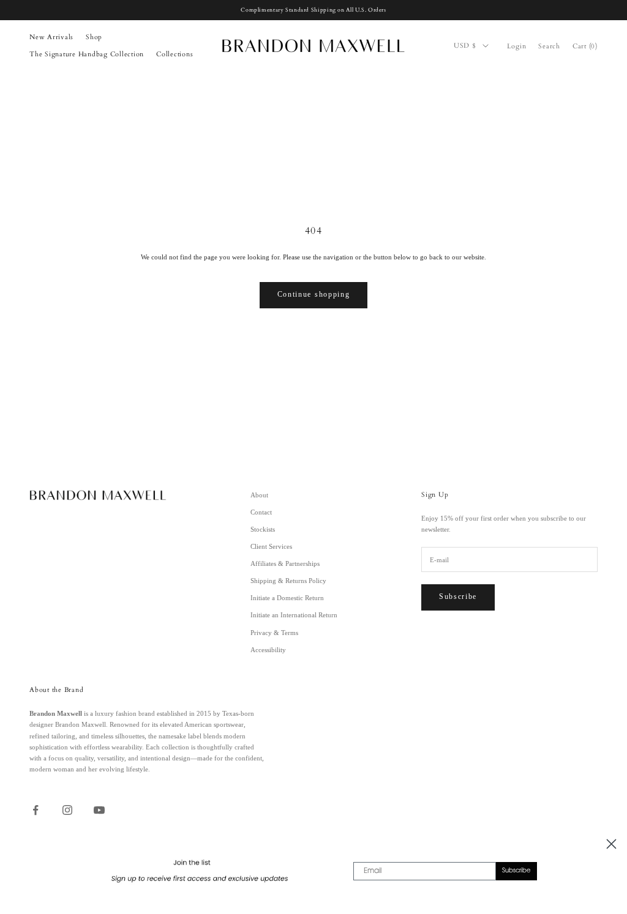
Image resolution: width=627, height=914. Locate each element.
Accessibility (268, 649)
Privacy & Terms (274, 632)
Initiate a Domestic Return (287, 597)
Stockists (262, 529)
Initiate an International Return (293, 615)
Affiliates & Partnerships (285, 563)
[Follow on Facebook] (35, 810)
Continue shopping (313, 294)
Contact (261, 512)
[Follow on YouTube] (99, 810)
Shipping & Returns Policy (288, 580)
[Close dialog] (611, 844)
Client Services (271, 546)
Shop (94, 37)
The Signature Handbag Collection (86, 54)
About (259, 495)
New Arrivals (51, 37)
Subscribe (458, 596)
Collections (174, 54)
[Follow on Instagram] (67, 810)
